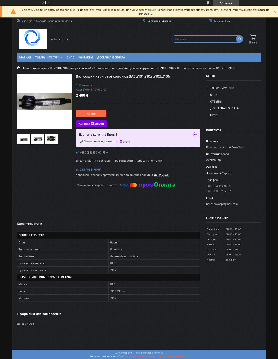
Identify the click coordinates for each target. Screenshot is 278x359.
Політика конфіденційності (172, 356)
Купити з (84, 123)
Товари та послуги (35, 68)
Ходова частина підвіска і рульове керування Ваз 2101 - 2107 (134, 68)
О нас (70, 57)
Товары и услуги (47, 57)
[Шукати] (239, 39)
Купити (91, 113)
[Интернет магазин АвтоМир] (33, 39)
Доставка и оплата (111, 57)
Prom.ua (158, 352)
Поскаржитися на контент (140, 356)
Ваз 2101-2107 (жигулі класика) (70, 68)
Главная (25, 57)
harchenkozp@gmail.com (222, 203)
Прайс (214, 115)
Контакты (85, 57)
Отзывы (216, 101)
